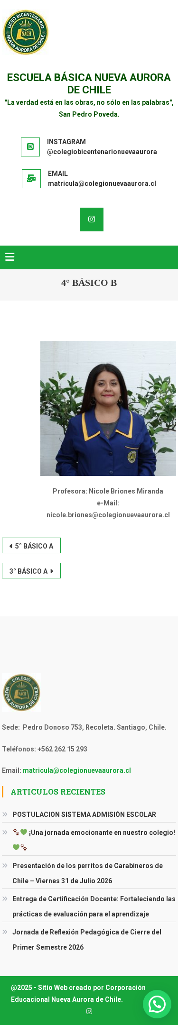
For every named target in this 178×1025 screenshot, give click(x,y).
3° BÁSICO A (28, 571)
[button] (157, 1004)
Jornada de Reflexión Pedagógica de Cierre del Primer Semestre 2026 (86, 939)
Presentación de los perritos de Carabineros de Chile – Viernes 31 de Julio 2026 (87, 873)
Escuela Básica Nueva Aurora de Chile (89, 84)
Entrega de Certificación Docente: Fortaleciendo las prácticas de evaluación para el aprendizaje (94, 906)
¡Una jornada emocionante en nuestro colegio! (101, 832)
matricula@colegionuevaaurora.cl (77, 770)
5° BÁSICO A (34, 546)
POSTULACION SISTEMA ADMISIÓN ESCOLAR (84, 814)
